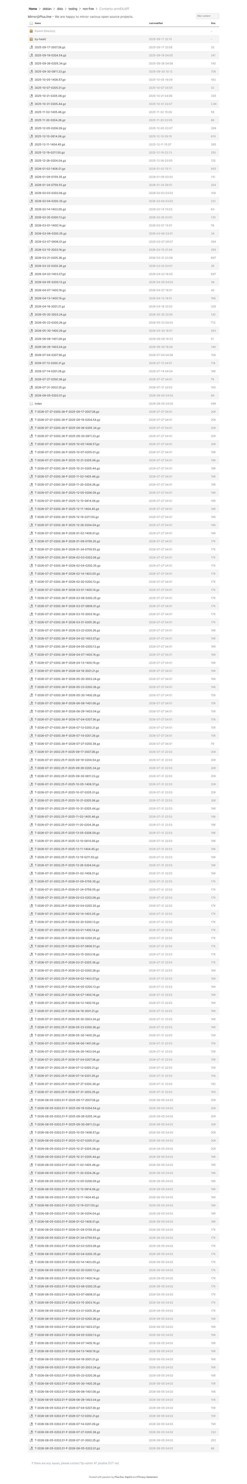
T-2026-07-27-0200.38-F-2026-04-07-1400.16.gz (67, 654)
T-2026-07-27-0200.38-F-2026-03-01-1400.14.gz (67, 589)
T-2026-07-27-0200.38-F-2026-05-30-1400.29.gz (67, 695)
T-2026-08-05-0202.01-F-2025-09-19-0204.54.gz (67, 1108)
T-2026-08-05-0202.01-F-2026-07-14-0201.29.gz (67, 1424)
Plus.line (45, 17)
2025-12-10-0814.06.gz (50, 136)
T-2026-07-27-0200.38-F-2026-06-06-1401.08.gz (67, 703)
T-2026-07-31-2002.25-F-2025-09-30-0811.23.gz (67, 776)
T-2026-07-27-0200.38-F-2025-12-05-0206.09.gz (67, 492)
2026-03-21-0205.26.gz (50, 257)
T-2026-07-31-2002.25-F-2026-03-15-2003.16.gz (67, 954)
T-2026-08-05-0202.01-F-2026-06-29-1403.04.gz (67, 1399)
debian (47, 9)
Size (213, 23)
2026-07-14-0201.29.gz (50, 371)
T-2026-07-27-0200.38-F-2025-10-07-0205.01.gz (67, 452)
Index (38, 403)
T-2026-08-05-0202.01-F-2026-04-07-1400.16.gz (67, 1343)
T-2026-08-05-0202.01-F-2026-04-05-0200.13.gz (67, 1334)
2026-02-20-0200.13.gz (50, 217)
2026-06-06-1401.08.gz (50, 338)
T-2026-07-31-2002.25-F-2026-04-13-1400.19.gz (67, 1002)
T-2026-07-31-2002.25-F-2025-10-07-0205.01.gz (67, 792)
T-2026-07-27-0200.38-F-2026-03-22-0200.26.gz (67, 630)
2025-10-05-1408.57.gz (50, 79)
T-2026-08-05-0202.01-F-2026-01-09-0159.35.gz (67, 1229)
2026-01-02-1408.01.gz (50, 168)
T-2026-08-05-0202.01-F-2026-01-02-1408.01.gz (67, 1221)
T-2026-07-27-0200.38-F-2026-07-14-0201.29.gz (67, 735)
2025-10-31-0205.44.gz (50, 103)
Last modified (156, 23)
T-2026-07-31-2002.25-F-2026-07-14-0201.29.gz (67, 1075)
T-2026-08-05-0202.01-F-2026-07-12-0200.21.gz (67, 1415)
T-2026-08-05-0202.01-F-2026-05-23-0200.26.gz (67, 1375)
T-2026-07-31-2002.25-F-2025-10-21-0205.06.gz (67, 800)
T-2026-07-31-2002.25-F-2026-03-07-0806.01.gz (67, 946)
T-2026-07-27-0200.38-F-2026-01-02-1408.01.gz (67, 533)
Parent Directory (45, 31)
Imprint (128, 1477)
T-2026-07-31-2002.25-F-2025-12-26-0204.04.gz (67, 865)
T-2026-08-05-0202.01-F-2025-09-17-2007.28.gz (67, 1100)
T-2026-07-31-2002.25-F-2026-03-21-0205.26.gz (67, 962)
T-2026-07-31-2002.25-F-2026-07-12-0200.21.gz (67, 1067)
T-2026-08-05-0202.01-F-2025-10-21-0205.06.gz (67, 1148)
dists (60, 9)
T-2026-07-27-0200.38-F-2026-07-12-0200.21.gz (67, 727)
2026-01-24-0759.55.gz (50, 184)
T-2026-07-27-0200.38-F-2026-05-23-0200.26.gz (67, 687)
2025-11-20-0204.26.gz (50, 120)
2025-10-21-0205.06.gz (50, 95)
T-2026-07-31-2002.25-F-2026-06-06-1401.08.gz (67, 1043)
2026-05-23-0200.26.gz (50, 322)
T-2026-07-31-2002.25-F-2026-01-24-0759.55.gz (67, 889)
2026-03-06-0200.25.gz (51, 233)
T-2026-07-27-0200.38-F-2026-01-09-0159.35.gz (67, 541)
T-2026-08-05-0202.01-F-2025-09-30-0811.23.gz (67, 1124)
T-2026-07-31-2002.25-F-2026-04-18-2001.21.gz (67, 1011)
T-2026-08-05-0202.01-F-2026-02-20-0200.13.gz (67, 1270)
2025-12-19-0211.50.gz (50, 152)
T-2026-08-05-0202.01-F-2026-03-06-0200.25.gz (68, 1286)
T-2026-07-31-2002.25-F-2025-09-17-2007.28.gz (67, 751)
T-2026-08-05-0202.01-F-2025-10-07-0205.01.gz (67, 1140)
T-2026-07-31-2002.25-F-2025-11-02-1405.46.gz (67, 816)
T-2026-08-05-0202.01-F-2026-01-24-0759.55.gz (67, 1237)
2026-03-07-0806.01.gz (50, 241)
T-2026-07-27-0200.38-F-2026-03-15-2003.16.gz (67, 614)
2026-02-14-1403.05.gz (50, 209)
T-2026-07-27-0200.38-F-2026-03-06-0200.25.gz (68, 598)
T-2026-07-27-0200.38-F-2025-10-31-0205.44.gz (67, 468)
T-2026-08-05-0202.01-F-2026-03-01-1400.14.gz (67, 1278)
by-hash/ (40, 39)
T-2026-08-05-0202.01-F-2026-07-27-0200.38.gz (67, 1432)
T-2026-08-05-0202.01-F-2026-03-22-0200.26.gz (67, 1318)
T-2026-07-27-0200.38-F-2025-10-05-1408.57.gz (67, 444)
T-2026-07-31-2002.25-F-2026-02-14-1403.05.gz (67, 913)
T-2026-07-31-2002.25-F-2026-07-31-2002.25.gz (67, 1092)
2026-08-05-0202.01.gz (50, 395)
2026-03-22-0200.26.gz (50, 265)
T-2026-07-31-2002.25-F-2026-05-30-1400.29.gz (67, 1035)
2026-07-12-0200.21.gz (50, 363)
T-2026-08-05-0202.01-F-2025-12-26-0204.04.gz (67, 1213)
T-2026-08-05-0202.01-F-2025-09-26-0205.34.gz (68, 1116)
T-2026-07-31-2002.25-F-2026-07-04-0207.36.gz (67, 1059)
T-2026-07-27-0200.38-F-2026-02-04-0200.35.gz (68, 565)
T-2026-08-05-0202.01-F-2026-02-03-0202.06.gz (67, 1245)
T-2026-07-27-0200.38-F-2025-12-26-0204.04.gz (67, 525)
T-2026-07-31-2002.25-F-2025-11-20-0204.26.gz (67, 824)
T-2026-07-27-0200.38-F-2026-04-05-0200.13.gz (67, 646)
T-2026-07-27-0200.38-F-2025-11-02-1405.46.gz (67, 476)
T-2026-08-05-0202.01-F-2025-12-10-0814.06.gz (67, 1189)
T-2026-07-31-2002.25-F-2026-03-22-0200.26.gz (67, 970)
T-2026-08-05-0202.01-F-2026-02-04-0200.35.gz (68, 1253)
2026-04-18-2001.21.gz (50, 306)
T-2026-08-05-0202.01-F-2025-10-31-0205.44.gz (67, 1156)
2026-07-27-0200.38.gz (50, 379)
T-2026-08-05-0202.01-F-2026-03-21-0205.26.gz (67, 1310)
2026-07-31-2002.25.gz (50, 387)
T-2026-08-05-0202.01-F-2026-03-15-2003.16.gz (67, 1302)
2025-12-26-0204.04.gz (50, 160)
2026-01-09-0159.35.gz (50, 176)
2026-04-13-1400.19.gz (50, 298)
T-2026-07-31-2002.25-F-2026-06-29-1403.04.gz (67, 1051)
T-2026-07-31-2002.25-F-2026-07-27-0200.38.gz (67, 1083)
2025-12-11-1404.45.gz (50, 144)
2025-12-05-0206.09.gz (50, 128)
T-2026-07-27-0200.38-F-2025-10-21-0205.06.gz (67, 460)
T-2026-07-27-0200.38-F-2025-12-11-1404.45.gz (67, 508)
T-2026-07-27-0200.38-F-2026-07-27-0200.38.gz (67, 743)
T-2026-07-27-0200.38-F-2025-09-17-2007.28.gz (67, 411)
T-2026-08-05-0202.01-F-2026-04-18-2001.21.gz (67, 1359)
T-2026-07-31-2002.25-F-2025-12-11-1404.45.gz (67, 849)
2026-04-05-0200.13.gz (50, 282)
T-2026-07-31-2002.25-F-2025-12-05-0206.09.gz (67, 832)
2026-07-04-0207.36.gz (50, 355)
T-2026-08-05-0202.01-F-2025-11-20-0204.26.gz (67, 1173)
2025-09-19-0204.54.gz (50, 55)
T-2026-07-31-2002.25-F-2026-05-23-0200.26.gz (67, 1027)
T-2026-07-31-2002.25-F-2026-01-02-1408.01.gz (67, 873)
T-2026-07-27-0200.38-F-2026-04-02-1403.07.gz (67, 638)
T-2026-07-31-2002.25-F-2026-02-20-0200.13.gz (67, 921)
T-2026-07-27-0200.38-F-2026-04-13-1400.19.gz (67, 662)
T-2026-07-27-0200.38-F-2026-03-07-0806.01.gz (67, 606)
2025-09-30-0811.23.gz (50, 71)
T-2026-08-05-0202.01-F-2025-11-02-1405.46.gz (67, 1164)
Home (33, 9)
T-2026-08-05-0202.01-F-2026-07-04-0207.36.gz (67, 1407)
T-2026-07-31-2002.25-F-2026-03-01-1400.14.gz (67, 930)
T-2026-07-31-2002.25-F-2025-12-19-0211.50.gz (66, 857)
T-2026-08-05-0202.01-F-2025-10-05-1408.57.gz (67, 1132)
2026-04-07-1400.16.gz (50, 290)
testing (73, 9)
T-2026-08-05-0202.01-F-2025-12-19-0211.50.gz (67, 1205)
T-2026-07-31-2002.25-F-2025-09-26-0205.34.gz (67, 768)
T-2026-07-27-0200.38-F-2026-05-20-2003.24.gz (67, 678)
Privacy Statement (147, 1477)
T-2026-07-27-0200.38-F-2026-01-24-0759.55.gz (67, 549)
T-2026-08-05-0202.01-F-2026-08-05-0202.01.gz (67, 1448)
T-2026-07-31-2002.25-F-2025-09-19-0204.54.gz (67, 759)
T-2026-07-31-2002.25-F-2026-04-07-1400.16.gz (67, 994)
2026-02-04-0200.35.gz (51, 201)
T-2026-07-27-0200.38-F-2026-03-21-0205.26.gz (67, 622)
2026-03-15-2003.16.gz (50, 249)
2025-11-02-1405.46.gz (50, 112)
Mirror (32, 17)
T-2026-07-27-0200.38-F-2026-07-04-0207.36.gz (67, 719)
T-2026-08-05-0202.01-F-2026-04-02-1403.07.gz (67, 1326)
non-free (88, 9)
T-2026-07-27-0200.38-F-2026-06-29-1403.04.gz (67, 711)
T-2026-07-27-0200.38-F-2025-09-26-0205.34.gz (68, 427)
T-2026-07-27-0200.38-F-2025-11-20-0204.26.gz (67, 484)
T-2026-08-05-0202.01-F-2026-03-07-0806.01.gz (67, 1294)
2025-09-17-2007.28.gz (50, 47)
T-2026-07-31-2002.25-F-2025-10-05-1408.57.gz (67, 784)
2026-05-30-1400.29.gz (50, 330)
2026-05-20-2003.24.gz (50, 314)
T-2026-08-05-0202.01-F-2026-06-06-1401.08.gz (67, 1391)
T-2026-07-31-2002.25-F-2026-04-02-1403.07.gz (67, 978)
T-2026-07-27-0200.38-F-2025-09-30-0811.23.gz (67, 436)
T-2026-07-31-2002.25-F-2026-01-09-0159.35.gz (67, 881)
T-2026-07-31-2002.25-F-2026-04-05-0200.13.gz (67, 986)
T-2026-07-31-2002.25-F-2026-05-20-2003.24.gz (67, 1019)
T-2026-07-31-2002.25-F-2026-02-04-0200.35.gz (67, 905)
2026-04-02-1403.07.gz (50, 274)
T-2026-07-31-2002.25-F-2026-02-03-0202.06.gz (67, 897)
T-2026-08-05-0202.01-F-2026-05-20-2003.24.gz (67, 1367)
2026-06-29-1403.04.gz (50, 346)
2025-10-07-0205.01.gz (50, 87)
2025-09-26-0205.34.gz (51, 63)
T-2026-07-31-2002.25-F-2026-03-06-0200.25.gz (67, 938)
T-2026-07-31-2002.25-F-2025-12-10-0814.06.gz (67, 840)
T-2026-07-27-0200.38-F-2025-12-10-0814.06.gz (67, 500)
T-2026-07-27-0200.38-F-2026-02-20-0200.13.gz (67, 581)
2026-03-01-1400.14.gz (50, 225)
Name (38, 23)
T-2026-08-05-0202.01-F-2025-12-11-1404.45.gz (67, 1197)
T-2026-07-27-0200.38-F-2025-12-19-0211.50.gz (67, 517)
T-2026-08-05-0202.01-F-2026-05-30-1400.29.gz (67, 1383)
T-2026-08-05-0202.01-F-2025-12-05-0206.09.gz (67, 1181)
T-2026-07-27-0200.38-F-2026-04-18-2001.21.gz (67, 670)
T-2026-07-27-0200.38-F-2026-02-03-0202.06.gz (67, 557)
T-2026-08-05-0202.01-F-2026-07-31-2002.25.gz (67, 1440)
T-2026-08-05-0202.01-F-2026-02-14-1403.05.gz (67, 1262)
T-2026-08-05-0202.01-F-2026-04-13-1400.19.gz (67, 1351)
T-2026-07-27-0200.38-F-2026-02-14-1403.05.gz (67, 573)
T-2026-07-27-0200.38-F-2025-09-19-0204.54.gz (67, 419)
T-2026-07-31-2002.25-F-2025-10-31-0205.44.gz (67, 808)
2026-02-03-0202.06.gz (50, 193)
